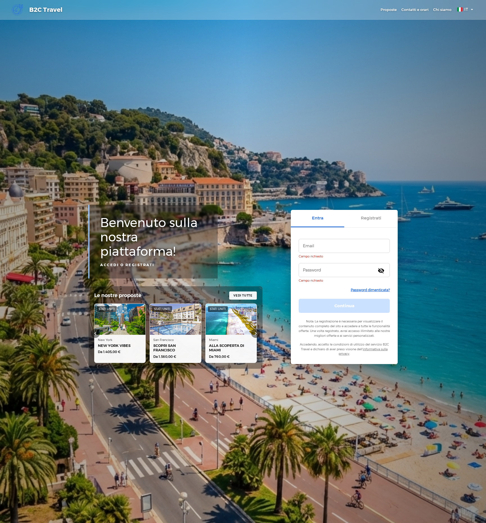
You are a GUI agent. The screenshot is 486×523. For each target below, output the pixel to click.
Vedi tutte (243, 295)
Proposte (389, 9)
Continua (344, 305)
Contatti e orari (415, 9)
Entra (317, 218)
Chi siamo (442, 9)
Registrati (371, 218)
